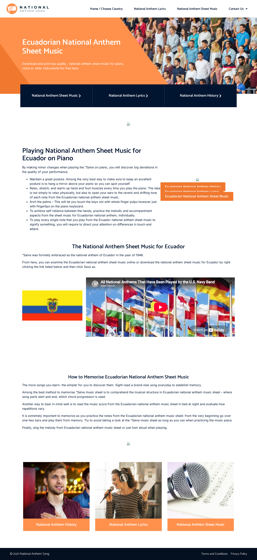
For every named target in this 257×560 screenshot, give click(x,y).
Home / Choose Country (106, 8)
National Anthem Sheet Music (197, 8)
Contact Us (236, 8)
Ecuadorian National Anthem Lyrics (192, 191)
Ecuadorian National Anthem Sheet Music (197, 196)
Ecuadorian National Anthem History (193, 187)
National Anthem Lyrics (150, 8)
